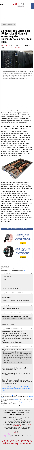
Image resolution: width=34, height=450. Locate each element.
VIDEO (27, 413)
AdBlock (17, 442)
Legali (12, 440)
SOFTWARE (27, 411)
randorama (8, 273)
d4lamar (8, 328)
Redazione (24, 442)
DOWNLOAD (7, 413)
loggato (15, 399)
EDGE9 (14, 413)
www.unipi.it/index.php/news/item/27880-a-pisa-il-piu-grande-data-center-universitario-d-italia (17, 388)
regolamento (23, 402)
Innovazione (15, 47)
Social (16, 443)
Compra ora (23, 243)
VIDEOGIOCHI (19, 411)
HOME (4, 411)
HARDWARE (11, 411)
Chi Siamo (6, 440)
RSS (12, 443)
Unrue (7, 305)
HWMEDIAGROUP (20, 414)
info (25, 270)
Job (21, 443)
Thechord (8, 293)
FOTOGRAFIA (21, 413)
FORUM (12, 414)
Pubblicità (10, 442)
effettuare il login (9, 395)
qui (22, 405)
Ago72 (7, 346)
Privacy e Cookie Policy (22, 440)
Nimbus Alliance (17, 432)
